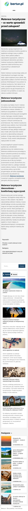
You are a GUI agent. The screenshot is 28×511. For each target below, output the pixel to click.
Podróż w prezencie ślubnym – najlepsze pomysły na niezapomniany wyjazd (13, 321)
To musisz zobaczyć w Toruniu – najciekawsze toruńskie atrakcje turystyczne (19, 500)
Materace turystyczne (17, 176)
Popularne (7, 274)
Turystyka (3, 16)
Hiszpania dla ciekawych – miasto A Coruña (19, 440)
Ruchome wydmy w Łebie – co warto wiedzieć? (18, 463)
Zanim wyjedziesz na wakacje (11, 350)
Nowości (15, 274)
